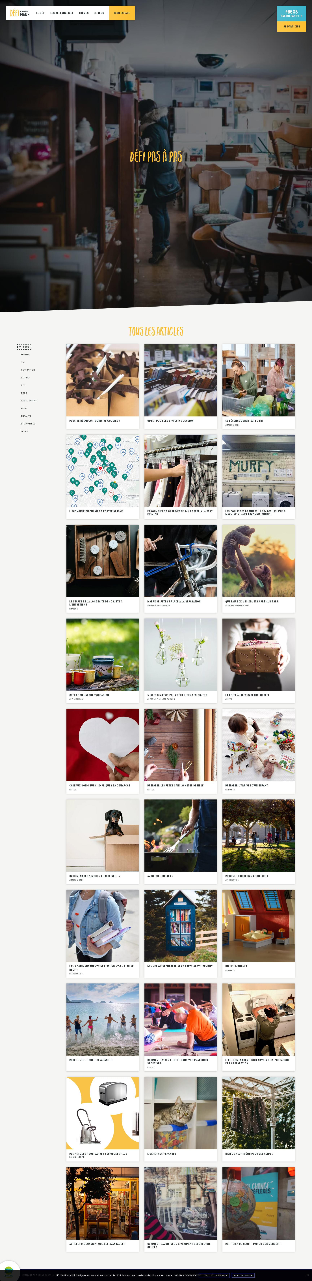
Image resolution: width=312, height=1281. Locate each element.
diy (23, 385)
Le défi (40, 13)
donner (26, 378)
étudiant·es (28, 424)
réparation (28, 370)
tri (23, 362)
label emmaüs (29, 400)
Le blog (99, 13)
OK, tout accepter (215, 1275)
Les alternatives (62, 13)
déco (24, 393)
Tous (26, 347)
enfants (26, 416)
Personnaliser (243, 1275)
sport (24, 431)
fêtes (24, 408)
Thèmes (84, 13)
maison (25, 354)
